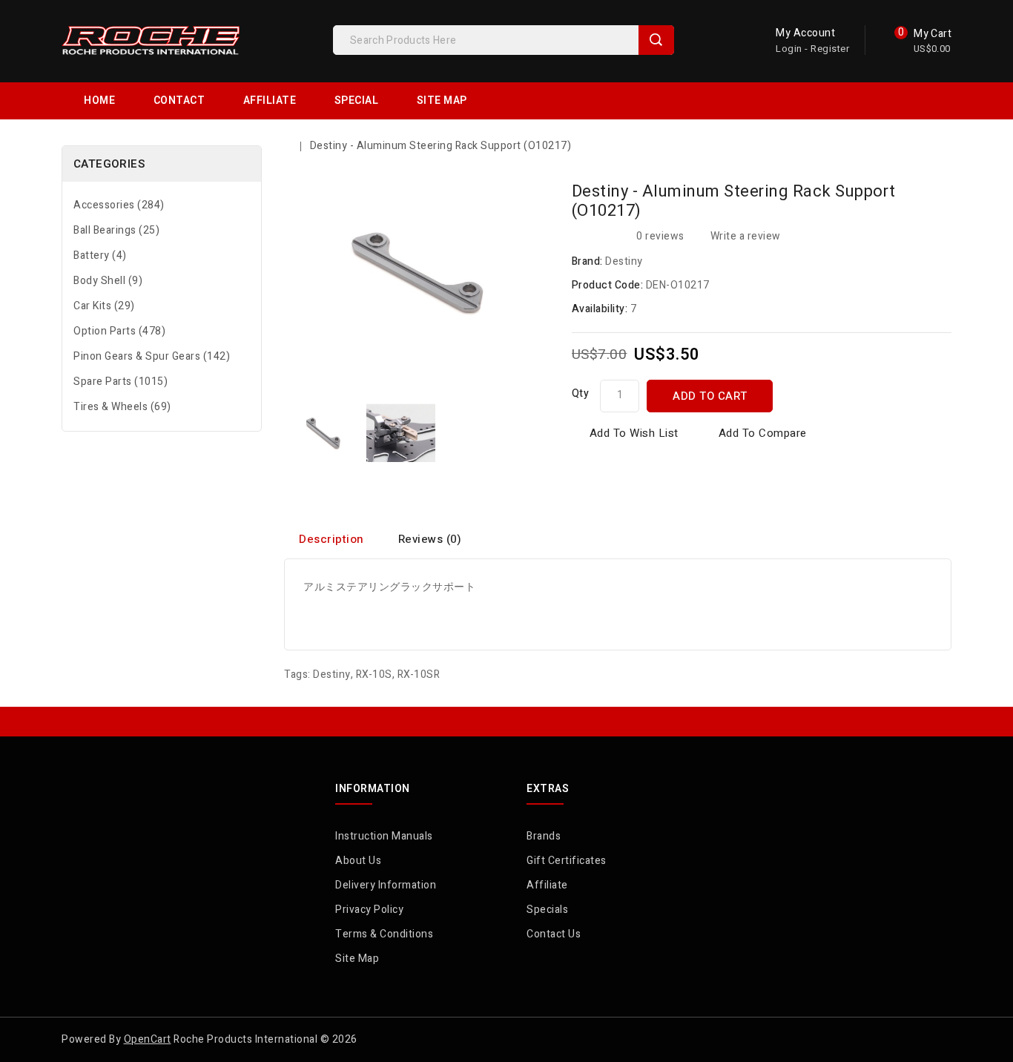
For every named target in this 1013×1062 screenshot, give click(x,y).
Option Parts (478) (119, 331)
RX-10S (374, 674)
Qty (581, 393)
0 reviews (660, 236)
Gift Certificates (567, 860)
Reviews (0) (430, 539)
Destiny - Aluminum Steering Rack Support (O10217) (441, 146)
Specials (547, 909)
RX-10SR (418, 674)
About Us (358, 860)
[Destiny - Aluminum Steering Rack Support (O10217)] (323, 433)
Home (99, 100)
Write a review (745, 236)
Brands (544, 836)
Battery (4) (100, 255)
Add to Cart (710, 396)
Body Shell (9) (107, 280)
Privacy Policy (369, 909)
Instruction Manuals (384, 836)
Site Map (442, 100)
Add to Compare (763, 433)
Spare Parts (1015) (120, 381)
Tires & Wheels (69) (122, 407)
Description (331, 539)
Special (356, 100)
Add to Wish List (634, 433)
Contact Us (554, 934)
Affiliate (270, 100)
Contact (179, 100)
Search (656, 40)
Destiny (624, 261)
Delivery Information (385, 885)
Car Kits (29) (104, 306)
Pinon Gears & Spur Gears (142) (151, 356)
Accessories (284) (119, 205)
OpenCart (147, 1039)
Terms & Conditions (384, 934)
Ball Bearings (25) (116, 230)
